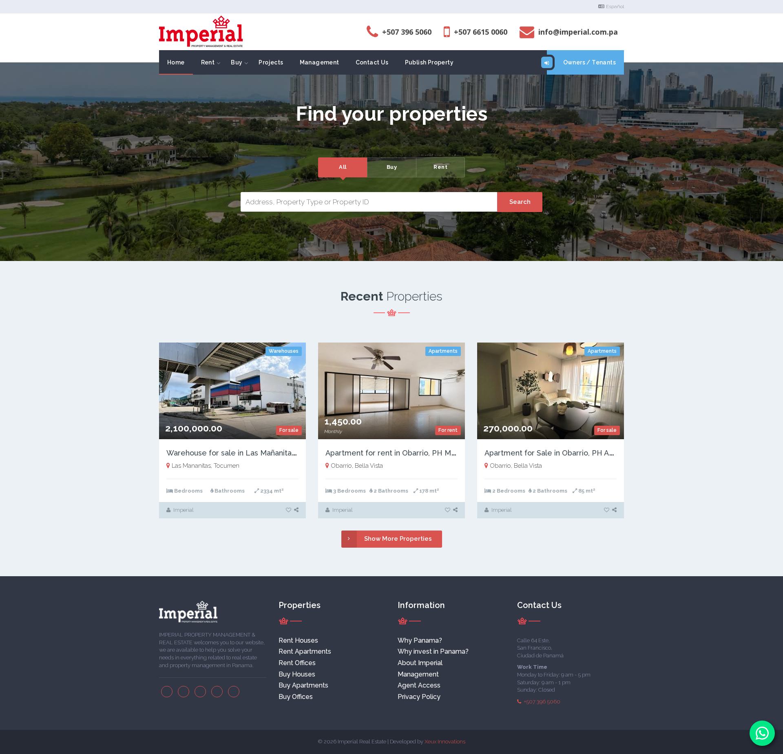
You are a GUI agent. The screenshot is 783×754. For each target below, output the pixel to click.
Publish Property (429, 62)
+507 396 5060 (541, 702)
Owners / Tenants (589, 62)
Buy (236, 62)
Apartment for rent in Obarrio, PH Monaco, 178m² (411, 453)
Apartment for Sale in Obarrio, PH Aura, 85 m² (564, 453)
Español (615, 6)
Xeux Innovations (445, 742)
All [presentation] (343, 167)
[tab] (342, 167)
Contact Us (372, 62)
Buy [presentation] (392, 167)
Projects (271, 62)
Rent (208, 62)
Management (319, 62)
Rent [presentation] (440, 167)
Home (176, 62)
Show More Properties (398, 538)
